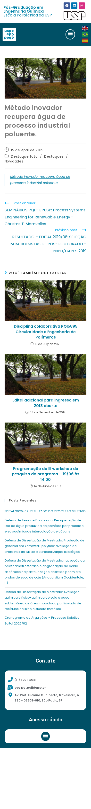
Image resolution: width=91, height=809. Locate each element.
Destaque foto (24, 156)
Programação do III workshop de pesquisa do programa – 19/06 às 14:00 (45, 474)
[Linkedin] (74, 5)
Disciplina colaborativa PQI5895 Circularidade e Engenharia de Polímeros (45, 332)
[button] (70, 34)
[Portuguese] (85, 34)
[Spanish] (85, 40)
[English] (85, 28)
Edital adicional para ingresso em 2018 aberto (45, 403)
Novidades (14, 161)
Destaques (54, 156)
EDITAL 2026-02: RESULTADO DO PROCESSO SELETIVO (45, 511)
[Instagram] (82, 5)
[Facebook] (67, 5)
